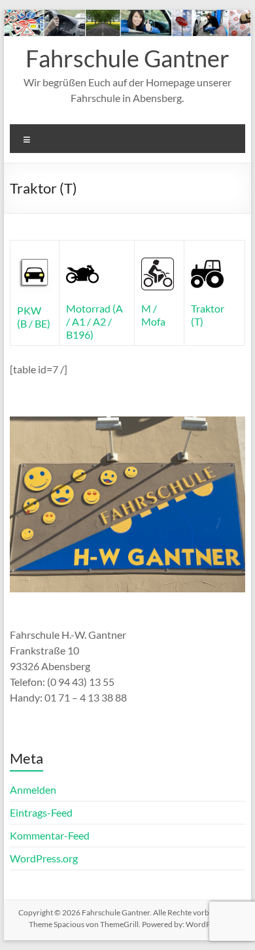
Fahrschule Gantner (128, 58)
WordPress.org (44, 858)
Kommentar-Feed (50, 835)
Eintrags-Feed (41, 812)
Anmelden (33, 789)
